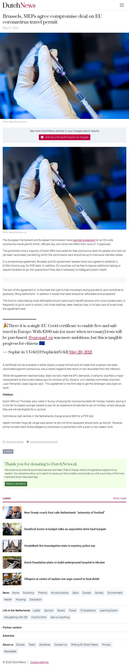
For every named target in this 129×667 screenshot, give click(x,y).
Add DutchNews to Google (43, 441)
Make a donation (16, 483)
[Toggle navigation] (121, 5)
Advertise (44, 644)
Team (32, 644)
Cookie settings (39, 662)
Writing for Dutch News (84, 644)
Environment (115, 592)
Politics (42, 592)
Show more (119, 498)
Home (15, 592)
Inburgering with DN (15, 617)
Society (99, 592)
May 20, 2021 (80, 352)
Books (61, 610)
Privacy (106, 644)
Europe (8, 451)
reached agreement (84, 240)
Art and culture (59, 592)
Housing (21, 599)
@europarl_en (40, 337)
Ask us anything (60, 617)
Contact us (60, 644)
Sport (75, 592)
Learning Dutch (109, 610)
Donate (20, 644)
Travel (72, 610)
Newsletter (10, 651)
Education (36, 599)
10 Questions (88, 610)
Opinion (48, 610)
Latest (7, 498)
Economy (28, 592)
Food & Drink (39, 617)
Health (8, 599)
